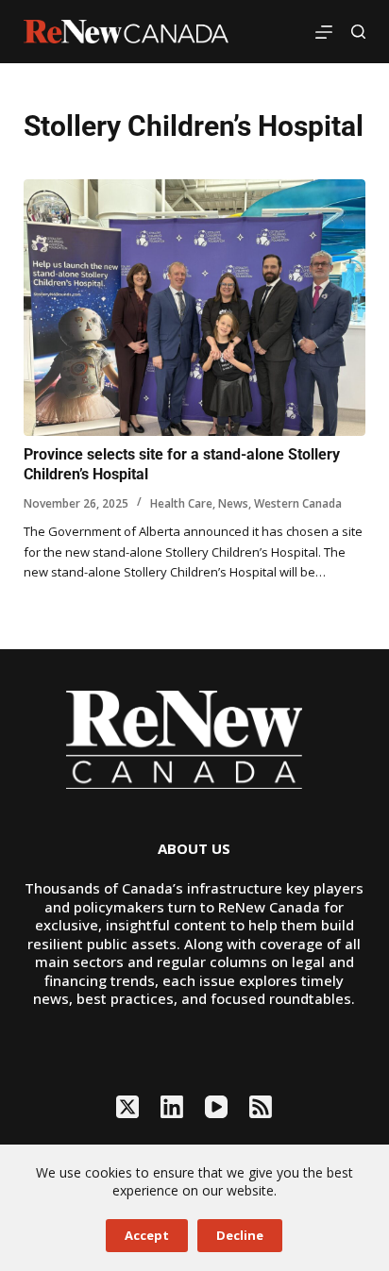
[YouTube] (216, 1106)
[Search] (358, 32)
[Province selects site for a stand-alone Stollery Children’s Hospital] (195, 307)
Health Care (181, 503)
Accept (147, 1235)
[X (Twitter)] (127, 1106)
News (233, 503)
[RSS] (260, 1106)
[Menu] (323, 32)
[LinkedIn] (172, 1106)
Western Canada (298, 503)
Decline (239, 1235)
